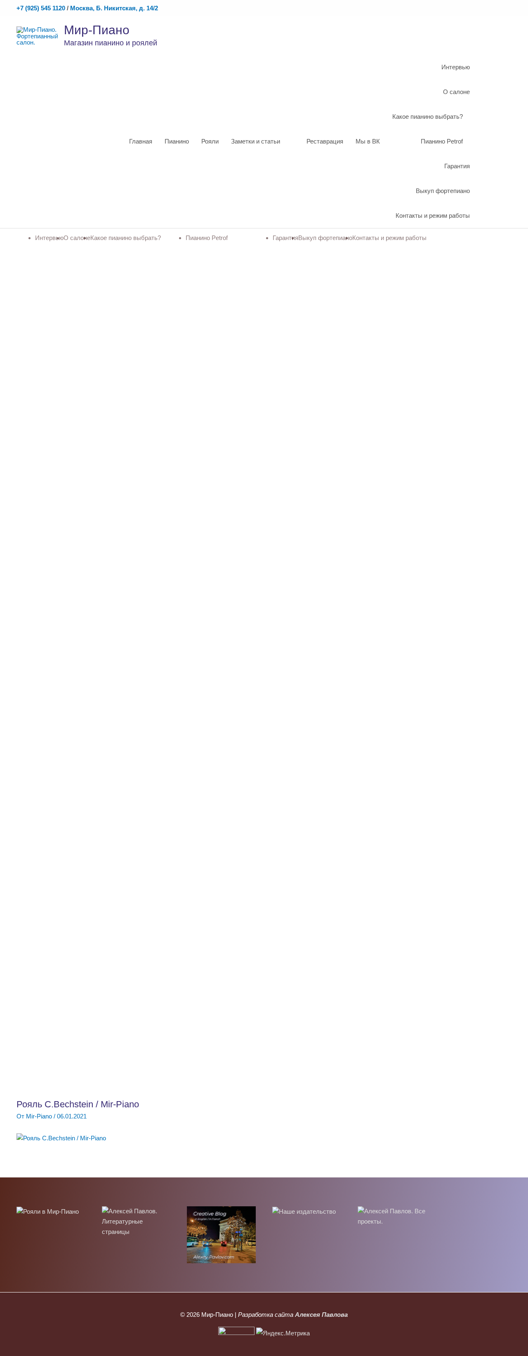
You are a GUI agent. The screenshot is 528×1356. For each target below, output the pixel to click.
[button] (502, 141)
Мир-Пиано (97, 30)
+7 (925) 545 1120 (40, 8)
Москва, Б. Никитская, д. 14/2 (114, 8)
